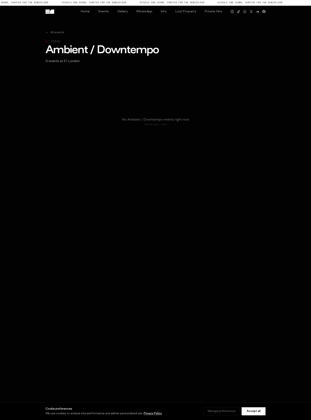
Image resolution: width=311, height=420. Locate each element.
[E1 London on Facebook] (264, 11)
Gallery (122, 11)
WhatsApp (144, 11)
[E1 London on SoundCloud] (257, 11)
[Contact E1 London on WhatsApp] (244, 11)
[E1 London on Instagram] (232, 11)
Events (103, 11)
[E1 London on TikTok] (238, 11)
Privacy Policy (153, 413)
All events (57, 32)
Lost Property (185, 11)
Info (164, 11)
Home (85, 11)
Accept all (253, 411)
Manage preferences (221, 411)
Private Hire (213, 11)
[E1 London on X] (251, 11)
